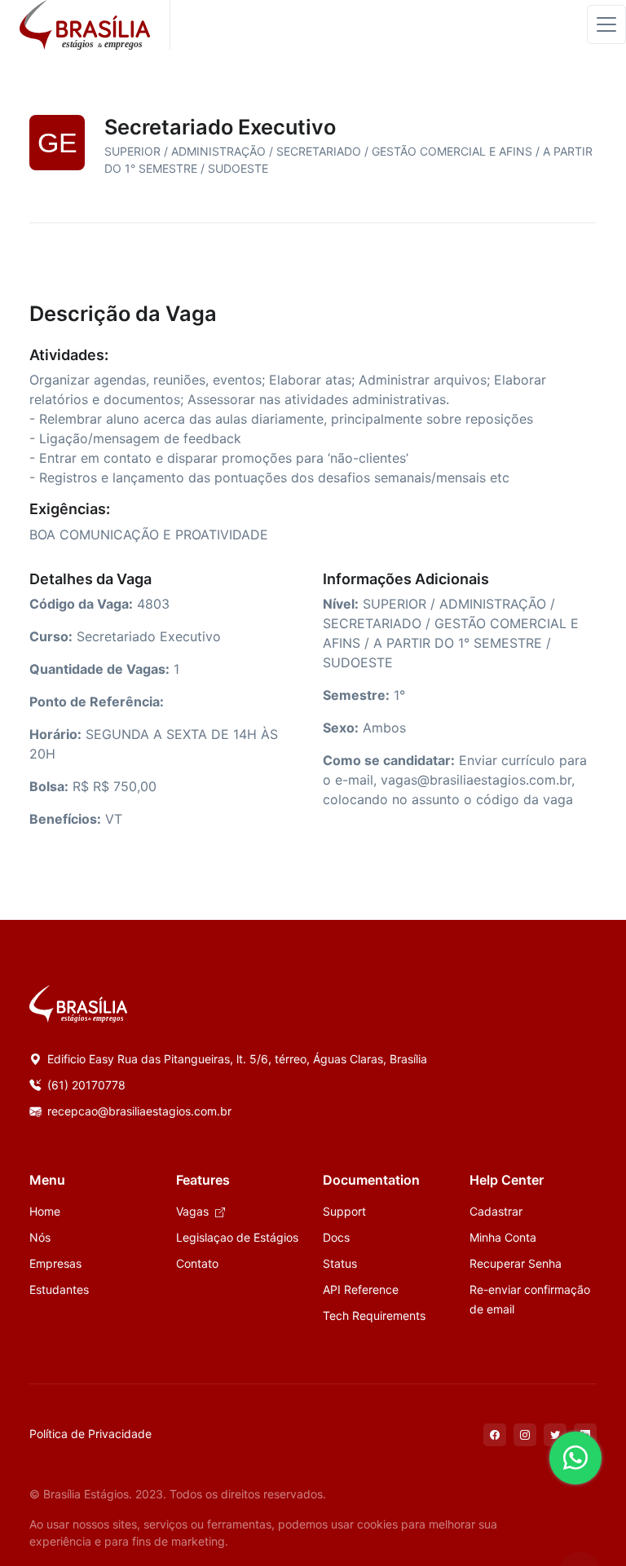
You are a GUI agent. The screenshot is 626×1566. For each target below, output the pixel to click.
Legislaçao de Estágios (237, 1237)
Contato (197, 1263)
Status (340, 1263)
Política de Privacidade (90, 1434)
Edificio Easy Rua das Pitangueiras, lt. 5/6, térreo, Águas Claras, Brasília (235, 1059)
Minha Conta (503, 1237)
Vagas (194, 1211)
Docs (336, 1237)
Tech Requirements (374, 1315)
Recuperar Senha (516, 1263)
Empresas (55, 1263)
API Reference (361, 1289)
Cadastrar (496, 1211)
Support (344, 1211)
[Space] (78, 1003)
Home (44, 1211)
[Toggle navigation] (606, 24)
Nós (40, 1237)
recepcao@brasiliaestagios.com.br (137, 1111)
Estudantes (59, 1289)
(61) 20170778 (85, 1085)
